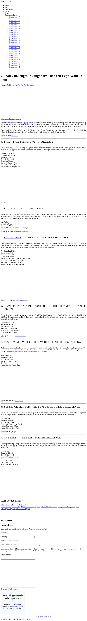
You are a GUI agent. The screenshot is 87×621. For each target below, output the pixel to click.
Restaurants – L (14, 40)
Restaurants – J (14, 36)
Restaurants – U (14, 57)
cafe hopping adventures (27, 123)
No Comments (29, 85)
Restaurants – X (14, 63)
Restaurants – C (14, 23)
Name (3, 533)
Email (3, 537)
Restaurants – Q (14, 50)
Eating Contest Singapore (66, 507)
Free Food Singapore (23, 509)
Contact (7, 11)
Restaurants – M (14, 42)
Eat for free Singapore (8, 507)
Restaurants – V (14, 59)
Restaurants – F (14, 28)
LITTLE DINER (12, 237)
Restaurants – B (14, 21)
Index (7, 13)
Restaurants (22, 505)
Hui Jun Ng (19, 85)
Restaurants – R (14, 51)
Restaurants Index (11, 15)
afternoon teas (11, 123)
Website (3, 541)
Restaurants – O (14, 46)
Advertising (9, 9)
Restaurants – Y (14, 65)
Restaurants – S (14, 53)
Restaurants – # (14, 17)
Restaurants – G (14, 30)
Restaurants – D (14, 25)
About (7, 7)
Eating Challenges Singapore (26, 507)
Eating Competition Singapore (47, 507)
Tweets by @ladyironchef (9, 589)
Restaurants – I (14, 34)
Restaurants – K (14, 38)
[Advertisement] (18, 101)
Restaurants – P (14, 48)
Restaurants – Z (14, 67)
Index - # (15, 505)
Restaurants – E (14, 26)
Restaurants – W (14, 61)
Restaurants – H (14, 32)
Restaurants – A (14, 19)
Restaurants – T (14, 55)
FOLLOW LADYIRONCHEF (43, 616)
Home (7, 5)
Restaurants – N (14, 44)
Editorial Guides (6, 505)
